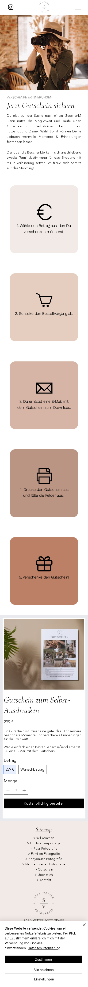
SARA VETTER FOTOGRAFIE (44, 920)
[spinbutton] (16, 790)
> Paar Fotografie (44, 848)
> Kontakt (43, 880)
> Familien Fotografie (44, 853)
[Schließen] (81, 927)
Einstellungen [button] (44, 979)
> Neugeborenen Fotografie (43, 864)
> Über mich (44, 874)
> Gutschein (44, 869)
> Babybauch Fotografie (43, 858)
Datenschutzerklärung (44, 948)
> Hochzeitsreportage (44, 843)
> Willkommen (43, 838)
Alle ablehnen (44, 969)
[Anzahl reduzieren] (7, 790)
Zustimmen (43, 959)
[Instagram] (10, 7)
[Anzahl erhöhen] (24, 790)
